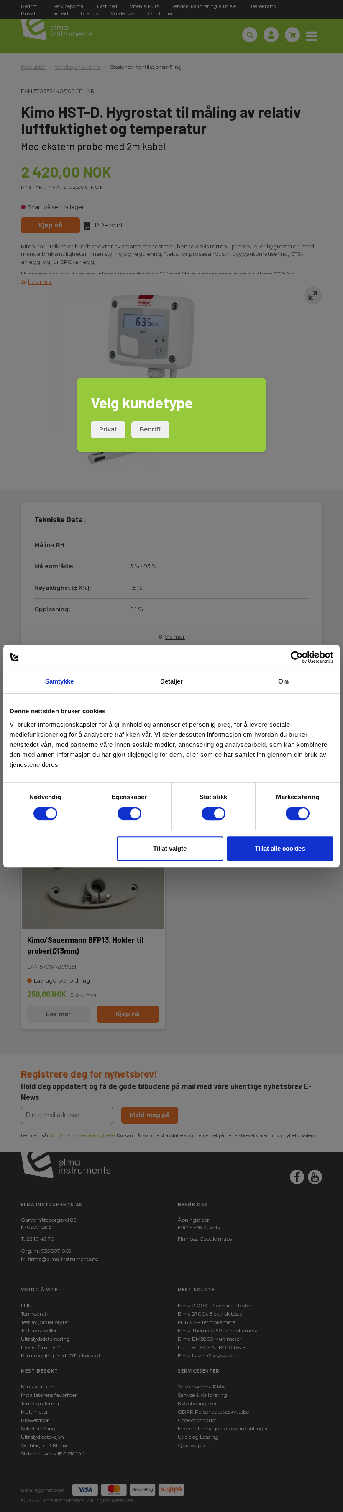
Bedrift (150, 429)
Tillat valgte (170, 848)
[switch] (129, 813)
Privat (108, 429)
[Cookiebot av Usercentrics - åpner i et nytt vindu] (296, 657)
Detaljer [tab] (171, 681)
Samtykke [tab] (59, 681)
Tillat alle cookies (280, 848)
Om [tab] (283, 681)
